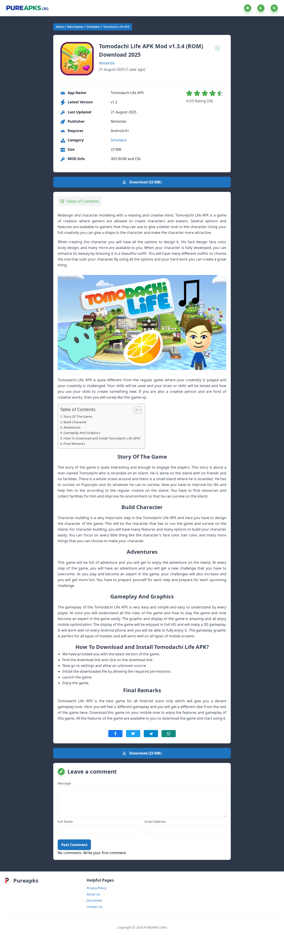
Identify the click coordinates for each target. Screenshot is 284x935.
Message (64, 783)
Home (60, 27)
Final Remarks (74, 443)
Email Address (155, 821)
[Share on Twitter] (133, 733)
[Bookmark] (217, 48)
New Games (75, 27)
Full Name (65, 821)
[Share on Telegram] (151, 733)
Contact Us (95, 907)
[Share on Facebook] (115, 733)
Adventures (72, 427)
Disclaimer (94, 900)
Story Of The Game (77, 416)
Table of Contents (82, 201)
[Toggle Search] (274, 8)
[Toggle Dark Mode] (261, 8)
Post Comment (74, 844)
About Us (93, 894)
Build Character (75, 422)
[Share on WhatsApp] (169, 733)
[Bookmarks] (248, 8)
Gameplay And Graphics (81, 433)
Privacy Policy (96, 888)
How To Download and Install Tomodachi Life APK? (101, 438)
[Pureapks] (27, 8)
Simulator (93, 27)
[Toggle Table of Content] (135, 410)
